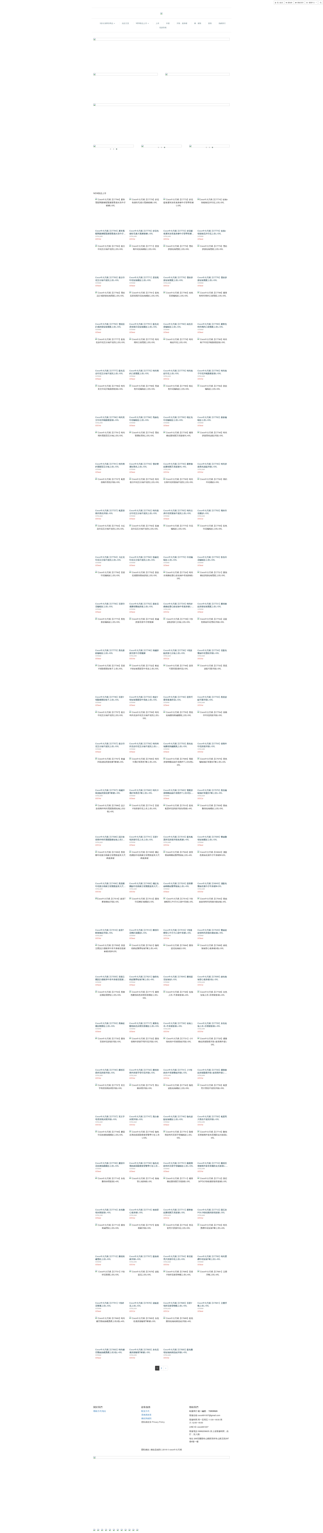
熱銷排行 (222, 23)
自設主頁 (125, 23)
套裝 (210, 23)
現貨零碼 (162, 27)
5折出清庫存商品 (107, 23)
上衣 (157, 23)
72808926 (213, 1411)
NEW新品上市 (141, 23)
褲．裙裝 (197, 23)
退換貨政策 (146, 1414)
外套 (168, 23)
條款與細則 (146, 1418)
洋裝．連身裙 (182, 23)
